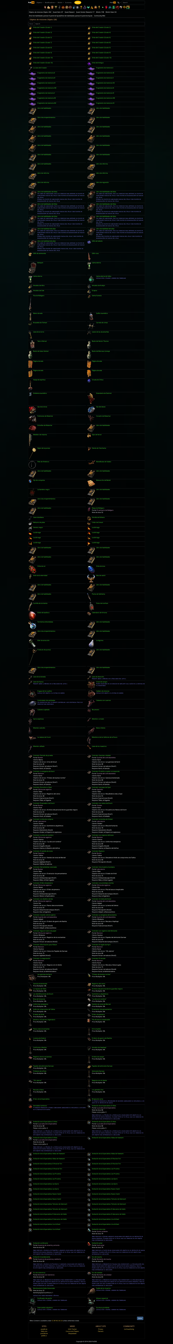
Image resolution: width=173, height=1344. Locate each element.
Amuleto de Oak (38, 291)
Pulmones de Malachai (45, 416)
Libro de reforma (102, 164)
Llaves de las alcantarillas (100, 332)
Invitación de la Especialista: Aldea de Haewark (108, 1138)
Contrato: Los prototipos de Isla (103, 883)
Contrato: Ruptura (98, 851)
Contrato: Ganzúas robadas (101, 755)
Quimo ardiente (102, 1231)
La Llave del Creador (40, 68)
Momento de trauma (104, 1259)
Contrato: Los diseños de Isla (43, 899)
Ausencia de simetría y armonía (48, 1245)
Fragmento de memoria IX (105, 88)
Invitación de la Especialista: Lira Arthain (105, 1219)
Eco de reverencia (39, 1273)
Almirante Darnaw (98, 1071)
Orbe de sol (41, 566)
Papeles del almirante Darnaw (43, 1066)
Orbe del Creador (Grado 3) (42, 32)
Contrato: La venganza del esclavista (104, 915)
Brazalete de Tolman (40, 323)
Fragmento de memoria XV (105, 103)
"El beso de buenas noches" (101, 974)
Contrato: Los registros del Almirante (104, 931)
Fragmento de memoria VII (105, 83)
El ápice (94, 291)
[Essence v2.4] (110, 7)
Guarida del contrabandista (106, 758)
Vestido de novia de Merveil (101, 1004)
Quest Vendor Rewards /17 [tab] (85, 12)
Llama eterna (96, 263)
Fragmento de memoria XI (105, 93)
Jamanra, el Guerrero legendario (44, 1020)
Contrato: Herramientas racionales (45, 867)
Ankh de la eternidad (40, 575)
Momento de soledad (104, 1275)
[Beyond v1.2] (117, 7)
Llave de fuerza (38, 682)
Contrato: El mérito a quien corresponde (105, 771)
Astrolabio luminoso (40, 1106)
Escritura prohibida (102, 1308)
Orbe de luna (100, 566)
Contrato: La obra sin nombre (43, 835)
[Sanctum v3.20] (52, 7)
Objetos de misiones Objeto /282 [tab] (40, 12)
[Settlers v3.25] (48, 7)
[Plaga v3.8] (81, 7)
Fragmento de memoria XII (46, 98)
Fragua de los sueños (44, 691)
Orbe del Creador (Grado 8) (101, 43)
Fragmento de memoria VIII (46, 88)
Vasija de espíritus (39, 380)
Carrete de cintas (102, 323)
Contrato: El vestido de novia (43, 851)
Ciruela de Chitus (97, 380)
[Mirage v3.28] (45, 7)
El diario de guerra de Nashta (102, 1038)
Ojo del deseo (101, 407)
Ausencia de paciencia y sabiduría (49, 1259)
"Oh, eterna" (37, 1080)
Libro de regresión (102, 182)
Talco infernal (42, 341)
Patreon (78, 3)
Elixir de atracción (43, 640)
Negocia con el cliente (99, 1080)
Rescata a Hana (38, 1090)
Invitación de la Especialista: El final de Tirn (106, 1159)
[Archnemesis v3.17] (56, 7)
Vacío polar (100, 1245)
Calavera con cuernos (103, 700)
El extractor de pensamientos (102, 1009)
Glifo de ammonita (39, 253)
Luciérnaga (95, 527)
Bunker (40, 758)
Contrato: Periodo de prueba (43, 755)
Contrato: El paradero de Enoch (44, 803)
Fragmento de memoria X (46, 93)
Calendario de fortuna (99, 613)
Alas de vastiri (101, 575)
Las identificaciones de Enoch (43, 994)
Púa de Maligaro (38, 296)
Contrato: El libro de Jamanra (43, 883)
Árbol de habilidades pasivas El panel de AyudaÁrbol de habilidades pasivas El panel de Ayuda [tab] (60, 16)
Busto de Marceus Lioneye (101, 351)
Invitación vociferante (40, 1243)
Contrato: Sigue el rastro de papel (44, 931)
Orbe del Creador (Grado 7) (42, 43)
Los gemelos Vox (97, 1090)
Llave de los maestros (99, 746)
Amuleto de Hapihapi (99, 1047)
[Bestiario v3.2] (99, 7)
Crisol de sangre (101, 682)
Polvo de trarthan (102, 603)
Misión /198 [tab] (100, 12)
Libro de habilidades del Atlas (47, 192)
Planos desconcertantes (41, 1029)
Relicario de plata (39, 522)
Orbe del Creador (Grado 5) (42, 37)
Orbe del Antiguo (98, 63)
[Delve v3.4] (92, 7)
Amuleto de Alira (38, 285)
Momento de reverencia (46, 1275)
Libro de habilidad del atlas (46, 229)
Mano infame (100, 728)
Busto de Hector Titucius (100, 341)
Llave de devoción (98, 677)
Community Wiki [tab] (99, 16)
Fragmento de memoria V (105, 78)
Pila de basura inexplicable (101, 1020)
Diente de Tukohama (99, 448)
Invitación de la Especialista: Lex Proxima (105, 1169)
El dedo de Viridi (38, 1014)
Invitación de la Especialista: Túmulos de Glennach (109, 1199)
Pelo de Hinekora (43, 462)
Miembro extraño (39, 728)
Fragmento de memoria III (105, 73)
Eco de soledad (97, 1273)
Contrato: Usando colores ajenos (44, 915)
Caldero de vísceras (102, 691)
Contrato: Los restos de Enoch (102, 803)
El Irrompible (96, 1029)
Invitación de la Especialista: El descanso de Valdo (109, 1209)
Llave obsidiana (38, 517)
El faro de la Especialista (41, 1099)
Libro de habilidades (44, 108)
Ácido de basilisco (43, 613)
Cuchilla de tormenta (40, 603)
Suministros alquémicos (100, 994)
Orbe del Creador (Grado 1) (42, 27)
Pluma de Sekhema (98, 594)
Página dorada (38, 361)
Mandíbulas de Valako (103, 462)
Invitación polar (97, 1243)
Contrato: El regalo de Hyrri (101, 945)
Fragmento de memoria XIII (105, 98)
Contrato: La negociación (41, 958)
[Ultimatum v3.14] (63, 7)
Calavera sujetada (43, 710)
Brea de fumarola (39, 999)
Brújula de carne (97, 1099)
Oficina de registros (45, 789)
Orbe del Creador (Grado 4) (101, 32)
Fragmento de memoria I (104, 68)
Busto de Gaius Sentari (41, 351)
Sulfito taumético (102, 313)
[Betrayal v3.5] (88, 7)
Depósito (100, 789)
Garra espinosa (38, 719)
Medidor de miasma (40, 435)
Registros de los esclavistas (42, 1057)
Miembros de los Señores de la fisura (104, 737)
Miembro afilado (39, 746)
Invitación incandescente (41, 1257)
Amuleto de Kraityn (98, 285)
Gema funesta (97, 296)
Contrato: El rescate (98, 958)
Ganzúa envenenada (40, 984)
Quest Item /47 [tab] (58, 12)
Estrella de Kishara (98, 517)
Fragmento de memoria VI (46, 83)
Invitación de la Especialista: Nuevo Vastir (106, 1189)
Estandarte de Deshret (104, 393)
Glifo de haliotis (97, 241)
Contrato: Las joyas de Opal (101, 787)
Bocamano (95, 710)
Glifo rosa (95, 253)
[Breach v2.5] (106, 7)
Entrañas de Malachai (44, 425)
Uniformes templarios (40, 1004)
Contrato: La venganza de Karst (44, 771)
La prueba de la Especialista (106, 1108)
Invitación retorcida (98, 1229)
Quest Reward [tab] (69, 12)
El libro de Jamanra (98, 1014)
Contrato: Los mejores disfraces (103, 835)
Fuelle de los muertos (103, 1288)
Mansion (41, 774)
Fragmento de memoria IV (46, 78)
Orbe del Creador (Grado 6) (101, 37)
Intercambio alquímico (45, 1308)
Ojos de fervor (97, 435)
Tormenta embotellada (45, 622)
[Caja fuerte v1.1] (121, 7)
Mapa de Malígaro (98, 508)
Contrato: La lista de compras (43, 819)
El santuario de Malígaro (105, 510)
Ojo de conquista (39, 480)
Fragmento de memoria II (46, 73)
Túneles (99, 805)
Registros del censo (98, 984)
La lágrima (99, 640)
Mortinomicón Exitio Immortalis (44, 1288)
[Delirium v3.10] (77, 7)
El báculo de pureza (44, 650)
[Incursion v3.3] (95, 7)
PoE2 (113, 3)
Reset (31, 24)
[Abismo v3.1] (103, 7)
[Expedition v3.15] (59, 7)
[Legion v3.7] (84, 7)
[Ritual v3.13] (66, 7)
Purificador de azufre (44, 1298)
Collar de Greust (97, 522)
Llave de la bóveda (39, 677)
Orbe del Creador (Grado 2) (101, 27)
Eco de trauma (97, 1257)
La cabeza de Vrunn (44, 737)
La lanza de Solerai (39, 1038)
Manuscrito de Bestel (103, 480)
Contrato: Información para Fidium (45, 945)
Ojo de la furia (42, 407)
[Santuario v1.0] (124, 7)
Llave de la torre (38, 332)
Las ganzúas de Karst (44, 974)
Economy (68, 3)
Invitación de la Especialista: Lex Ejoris (105, 1179)
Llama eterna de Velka (103, 276)
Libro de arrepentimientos (46, 117)
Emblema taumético (40, 393)
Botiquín (40, 263)
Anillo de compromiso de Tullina (44, 1009)
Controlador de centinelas (46, 700)
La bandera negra (43, 489)
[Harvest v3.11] (74, 7)
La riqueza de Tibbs (39, 989)
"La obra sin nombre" (99, 999)
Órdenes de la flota (39, 1071)
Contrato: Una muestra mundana (103, 867)
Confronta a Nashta (40, 1047)
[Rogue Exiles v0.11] (128, 7)
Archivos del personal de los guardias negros (107, 989)
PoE (31, 2)
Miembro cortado (98, 719)
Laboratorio (42, 821)
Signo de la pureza (43, 448)
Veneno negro (38, 527)
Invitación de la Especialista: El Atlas (104, 1106)
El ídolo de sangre (98, 1057)
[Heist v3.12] (70, 7)
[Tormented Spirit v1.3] (113, 7)
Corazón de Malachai (103, 416)
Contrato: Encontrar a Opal (42, 787)
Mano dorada (37, 313)
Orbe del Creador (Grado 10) (43, 58)
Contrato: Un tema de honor (101, 899)
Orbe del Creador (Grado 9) (101, 48)
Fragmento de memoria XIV (46, 103)
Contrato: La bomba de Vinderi (102, 819)
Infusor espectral (102, 1298)
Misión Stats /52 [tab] (111, 12)
